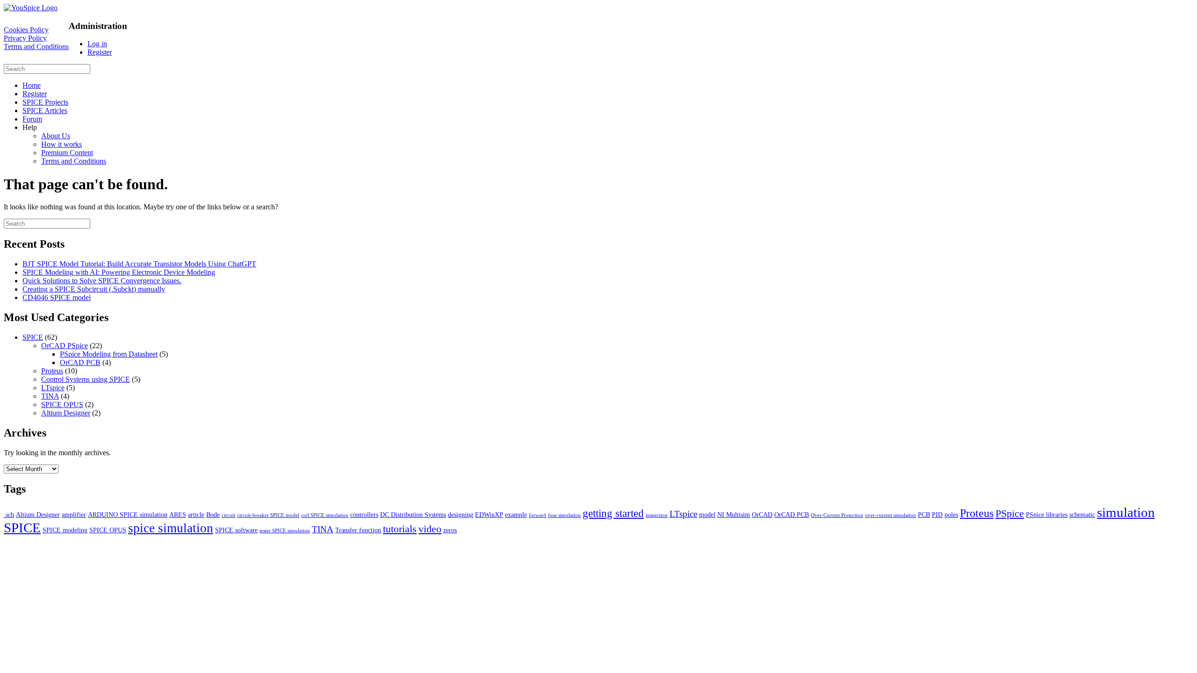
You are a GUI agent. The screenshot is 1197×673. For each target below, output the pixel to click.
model (707, 514)
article (196, 514)
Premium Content (67, 153)
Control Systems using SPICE (85, 379)
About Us (55, 136)
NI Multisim (733, 514)
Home (31, 85)
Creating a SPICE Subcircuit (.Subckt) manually (93, 289)
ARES (177, 514)
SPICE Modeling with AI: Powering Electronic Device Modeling (118, 272)
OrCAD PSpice (64, 346)
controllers (364, 514)
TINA (50, 396)
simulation (1126, 512)
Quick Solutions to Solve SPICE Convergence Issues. (101, 281)
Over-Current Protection (837, 515)
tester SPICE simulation (285, 530)
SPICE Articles (44, 111)
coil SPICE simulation (324, 515)
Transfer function (358, 530)
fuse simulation (564, 515)
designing (460, 514)
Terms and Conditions (36, 46)
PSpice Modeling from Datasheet (109, 354)
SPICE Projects (45, 102)
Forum (32, 119)
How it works (61, 144)
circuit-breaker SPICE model (268, 515)
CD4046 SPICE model (56, 297)
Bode (213, 514)
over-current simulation (890, 515)
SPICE (32, 337)
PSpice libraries (1046, 514)
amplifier (74, 514)
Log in (97, 44)
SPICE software (236, 530)
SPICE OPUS (62, 404)
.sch (9, 514)
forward (537, 515)
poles (951, 514)
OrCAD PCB (80, 362)
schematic (1082, 514)
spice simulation (170, 528)
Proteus (52, 371)
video (429, 529)
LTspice (53, 388)
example (516, 514)
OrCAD (762, 514)
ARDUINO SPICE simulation (127, 514)
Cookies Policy (26, 30)
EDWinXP (489, 514)
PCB (924, 514)
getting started (613, 513)
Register (99, 52)
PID (937, 514)
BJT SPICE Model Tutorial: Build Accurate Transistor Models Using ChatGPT (139, 264)
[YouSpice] (31, 8)
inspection (657, 515)
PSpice (1009, 513)
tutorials (400, 529)
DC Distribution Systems (413, 514)
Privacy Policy (25, 38)
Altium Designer (65, 413)
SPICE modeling (65, 530)
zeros (450, 530)
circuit (228, 515)
